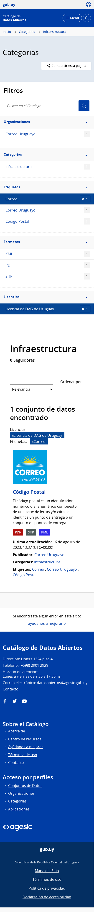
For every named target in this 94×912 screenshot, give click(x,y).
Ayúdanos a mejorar (25, 746)
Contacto (16, 762)
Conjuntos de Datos (25, 785)
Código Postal (46, 221)
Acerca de (16, 731)
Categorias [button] (13, 154)
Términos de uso (22, 754)
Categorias (27, 32)
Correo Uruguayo (46, 133)
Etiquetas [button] (12, 187)
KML (46, 253)
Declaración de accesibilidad (47, 896)
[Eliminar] (13, 435)
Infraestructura (54, 32)
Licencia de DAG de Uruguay (46, 308)
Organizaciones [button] (17, 121)
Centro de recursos (24, 739)
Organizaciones (21, 793)
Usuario (84, 105)
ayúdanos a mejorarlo (47, 623)
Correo (46, 198)
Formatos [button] (12, 241)
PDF (46, 265)
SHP (46, 276)
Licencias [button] (11, 296)
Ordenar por (71, 381)
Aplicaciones (19, 809)
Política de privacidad (47, 888)
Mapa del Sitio (47, 870)
